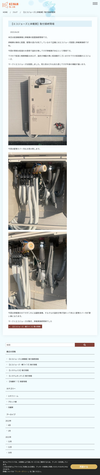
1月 (9, 430)
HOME (5, 12)
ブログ (15, 12)
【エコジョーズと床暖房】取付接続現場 (23, 359)
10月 (10, 452)
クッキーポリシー (21, 471)
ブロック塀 (12, 401)
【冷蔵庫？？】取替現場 (17, 381)
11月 (10, 447)
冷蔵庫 (10, 407)
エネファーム (13, 396)
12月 (10, 441)
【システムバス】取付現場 (18, 370)
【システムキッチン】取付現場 (20, 376)
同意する (84, 467)
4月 (9, 425)
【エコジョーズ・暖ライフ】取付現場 (26, 326)
